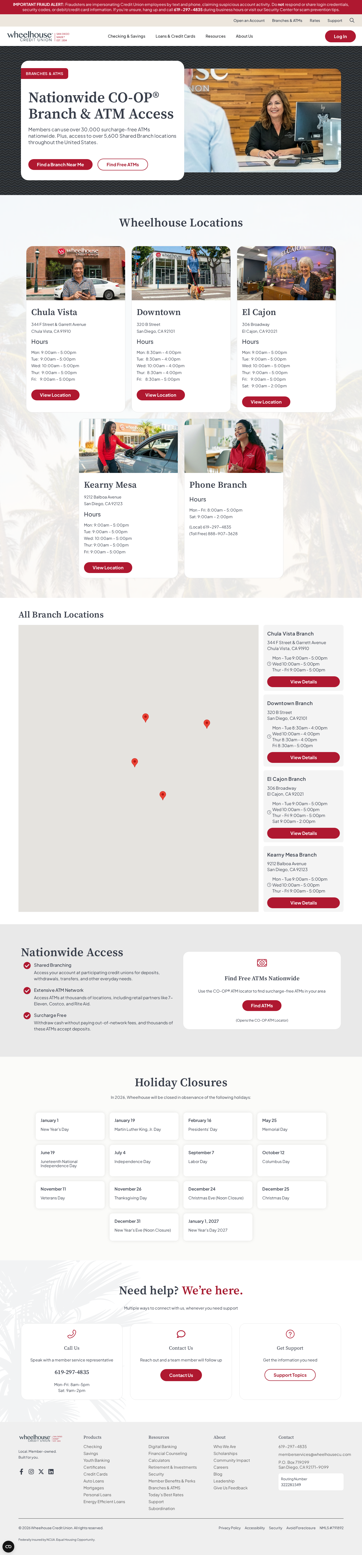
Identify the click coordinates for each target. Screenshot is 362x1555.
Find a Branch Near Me (60, 164)
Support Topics (290, 1375)
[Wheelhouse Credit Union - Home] (40, 1438)
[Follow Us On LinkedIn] (51, 1472)
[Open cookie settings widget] (8, 1547)
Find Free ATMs (123, 164)
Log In (340, 36)
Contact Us (181, 1375)
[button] (352, 21)
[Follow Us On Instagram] (31, 1472)
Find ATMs (262, 1005)
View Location (55, 395)
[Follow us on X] (41, 1472)
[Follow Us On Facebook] (21, 1472)
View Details (303, 681)
